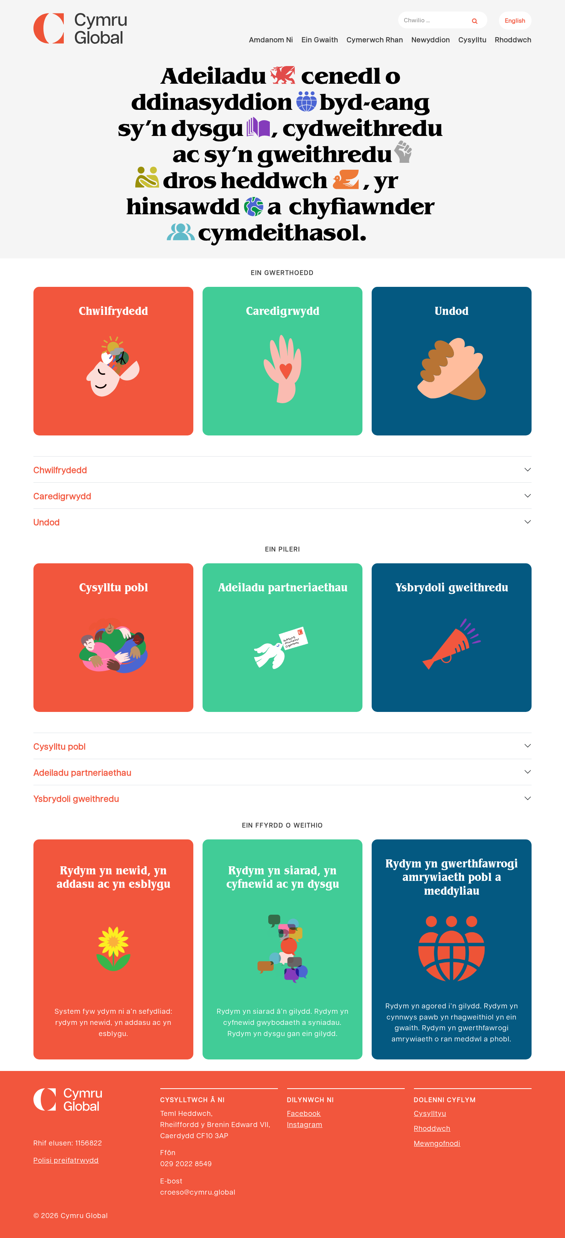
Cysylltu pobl (59, 745)
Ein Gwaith (320, 39)
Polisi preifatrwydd (66, 1159)
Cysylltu (473, 39)
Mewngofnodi (437, 1143)
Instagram (304, 1124)
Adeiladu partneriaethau (82, 772)
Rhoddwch (513, 39)
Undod (46, 521)
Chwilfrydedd (60, 469)
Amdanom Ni (271, 39)
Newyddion (431, 39)
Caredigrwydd (62, 495)
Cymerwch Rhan (375, 39)
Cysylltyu (430, 1113)
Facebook (304, 1113)
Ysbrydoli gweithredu (76, 798)
